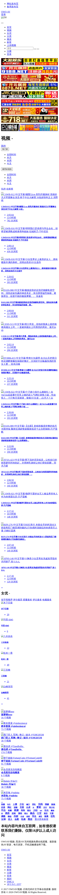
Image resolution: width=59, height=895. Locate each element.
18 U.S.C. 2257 (14, 884)
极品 (32, 813)
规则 (9, 879)
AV (5, 12)
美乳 (40, 816)
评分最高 (17, 599)
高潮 (16, 810)
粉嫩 (10, 810)
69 (2, 813)
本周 (9, 160)
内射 (16, 816)
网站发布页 (12, 3)
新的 (3, 146)
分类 (9, 36)
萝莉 (39, 807)
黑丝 (30, 819)
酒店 (46, 813)
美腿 (3, 804)
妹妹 (53, 804)
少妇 (35, 810)
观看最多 (27, 599)
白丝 (22, 816)
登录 (3, 14)
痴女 (29, 810)
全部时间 (11, 154)
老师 (28, 816)
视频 (9, 30)
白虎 (28, 807)
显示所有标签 (41, 819)
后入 (10, 819)
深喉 (15, 807)
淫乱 (34, 804)
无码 (40, 804)
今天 (9, 163)
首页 (9, 27)
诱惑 (7, 813)
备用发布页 (12, 6)
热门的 (5, 149)
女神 (3, 819)
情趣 (47, 804)
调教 (3, 816)
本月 (9, 157)
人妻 (15, 804)
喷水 (26, 813)
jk (33, 807)
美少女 (52, 807)
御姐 (9, 816)
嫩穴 (28, 804)
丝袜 (14, 813)
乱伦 (47, 810)
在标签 (9, 189)
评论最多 (37, 599)
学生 (34, 816)
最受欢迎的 (7, 169)
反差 (3, 807)
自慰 (17, 819)
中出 (3, 810)
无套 (22, 807)
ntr (41, 810)
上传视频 (11, 45)
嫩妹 (52, 810)
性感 (23, 819)
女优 (9, 33)
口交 (39, 813)
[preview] (2, 192)
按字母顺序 (7, 599)
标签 (9, 42)
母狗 (23, 810)
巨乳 (53, 816)
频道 (9, 39)
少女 (21, 804)
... (2, 587)
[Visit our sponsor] (29, 64)
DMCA (10, 881)
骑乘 (46, 816)
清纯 (20, 813)
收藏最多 (47, 599)
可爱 (52, 813)
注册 (9, 51)
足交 (45, 807)
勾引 (9, 804)
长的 (3, 189)
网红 (9, 807)
